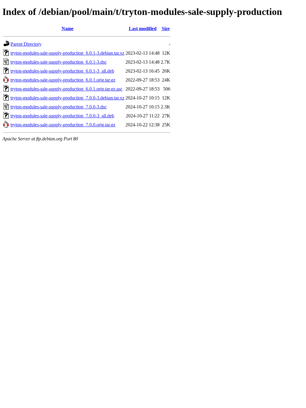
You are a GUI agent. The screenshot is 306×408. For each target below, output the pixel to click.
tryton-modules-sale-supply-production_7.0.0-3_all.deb (62, 115)
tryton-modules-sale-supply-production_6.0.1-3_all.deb (62, 70)
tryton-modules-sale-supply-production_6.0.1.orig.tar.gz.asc (66, 88)
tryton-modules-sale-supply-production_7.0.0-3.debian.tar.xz (67, 97)
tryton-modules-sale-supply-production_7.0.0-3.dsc (58, 106)
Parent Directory (26, 44)
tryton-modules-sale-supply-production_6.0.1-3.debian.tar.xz (67, 53)
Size (166, 28)
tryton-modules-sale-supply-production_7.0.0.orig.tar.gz (62, 124)
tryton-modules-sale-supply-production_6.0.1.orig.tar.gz (62, 79)
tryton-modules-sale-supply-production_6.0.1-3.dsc (58, 62)
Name (68, 28)
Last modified (143, 28)
